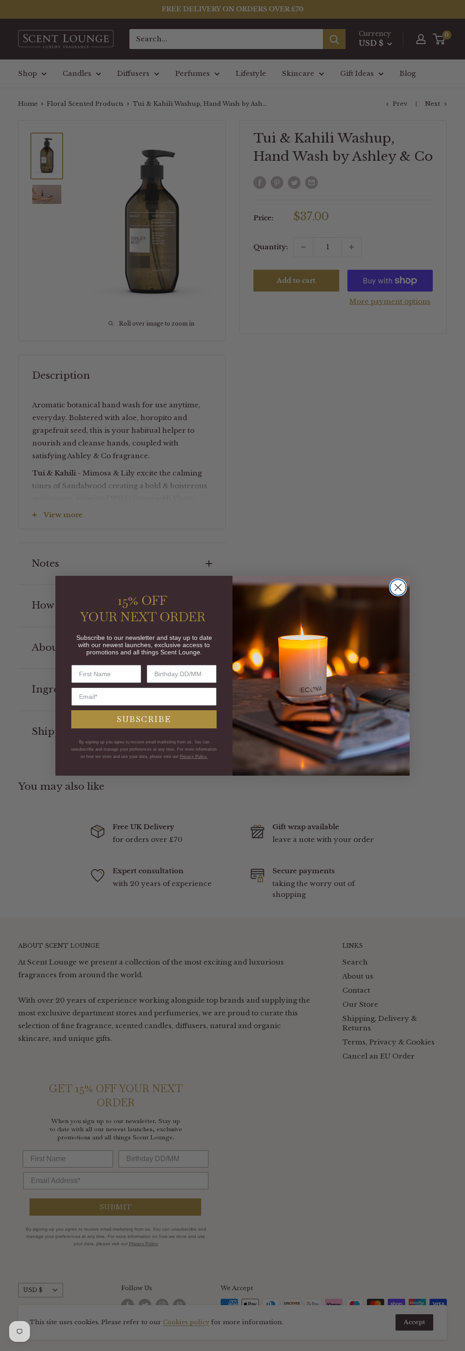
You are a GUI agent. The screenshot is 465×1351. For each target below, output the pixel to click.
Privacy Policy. (194, 756)
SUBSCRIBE (144, 719)
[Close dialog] (398, 587)
